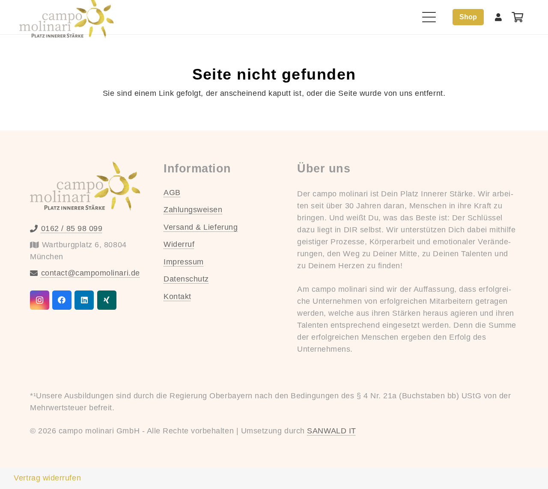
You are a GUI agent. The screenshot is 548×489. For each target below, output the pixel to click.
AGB (172, 192)
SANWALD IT (331, 431)
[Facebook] (61, 300)
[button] (429, 17)
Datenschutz (186, 279)
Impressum (184, 262)
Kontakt (177, 296)
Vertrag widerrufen (47, 478)
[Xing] (106, 300)
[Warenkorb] (517, 17)
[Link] (498, 17)
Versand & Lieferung (201, 227)
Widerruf (179, 244)
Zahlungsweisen (193, 209)
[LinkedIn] (84, 300)
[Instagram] (39, 300)
